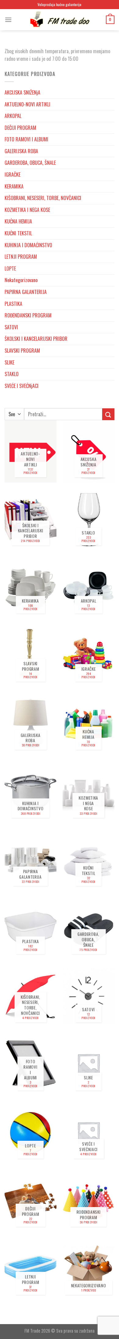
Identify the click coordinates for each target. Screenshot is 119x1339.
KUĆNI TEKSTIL (18, 233)
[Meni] (8, 19)
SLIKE (9, 362)
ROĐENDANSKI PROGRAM (28, 315)
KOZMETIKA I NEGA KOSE (27, 209)
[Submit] (108, 414)
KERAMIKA (14, 186)
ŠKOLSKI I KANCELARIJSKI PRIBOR (36, 338)
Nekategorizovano (21, 280)
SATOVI (11, 327)
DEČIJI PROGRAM (20, 127)
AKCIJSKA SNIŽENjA (22, 92)
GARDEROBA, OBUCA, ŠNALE (30, 162)
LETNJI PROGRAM (21, 256)
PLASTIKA (13, 303)
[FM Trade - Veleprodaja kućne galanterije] (59, 19)
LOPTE (10, 268)
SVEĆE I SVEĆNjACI (21, 385)
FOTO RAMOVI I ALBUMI (26, 139)
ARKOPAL (13, 115)
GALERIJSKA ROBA (21, 151)
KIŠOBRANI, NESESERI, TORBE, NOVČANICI (43, 198)
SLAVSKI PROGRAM (22, 350)
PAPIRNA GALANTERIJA (26, 292)
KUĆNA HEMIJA (18, 221)
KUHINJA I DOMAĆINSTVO (28, 245)
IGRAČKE (12, 174)
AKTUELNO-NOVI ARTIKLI (27, 104)
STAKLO (12, 374)
